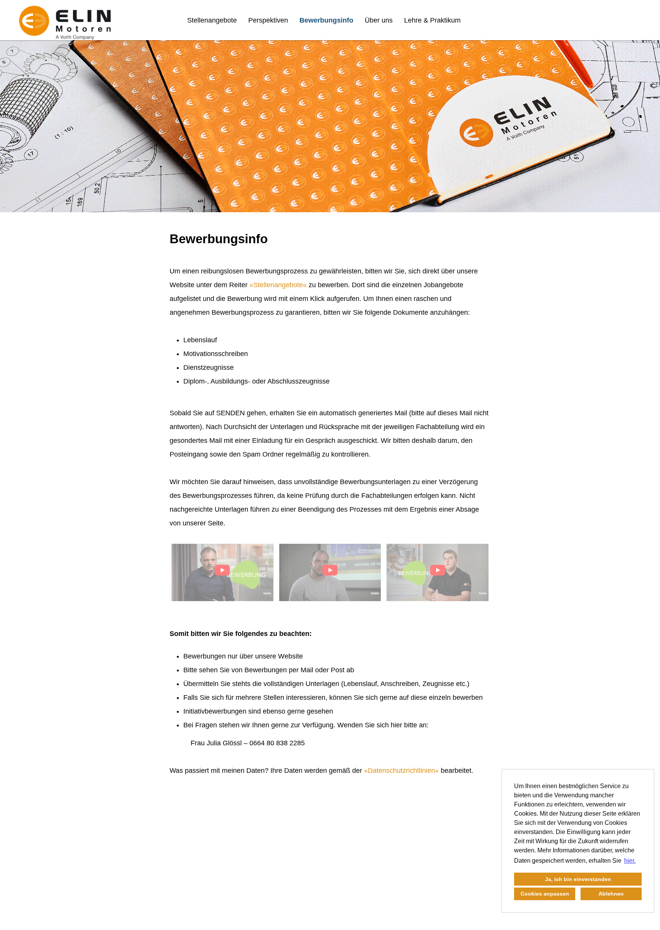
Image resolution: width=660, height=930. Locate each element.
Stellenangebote (212, 20)
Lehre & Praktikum (432, 20)
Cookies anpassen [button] (545, 894)
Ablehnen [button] (611, 894)
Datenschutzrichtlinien (401, 770)
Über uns (379, 20)
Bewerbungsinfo (326, 20)
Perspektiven (268, 20)
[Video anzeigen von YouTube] (222, 572)
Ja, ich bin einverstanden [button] (578, 879)
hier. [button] (630, 860)
